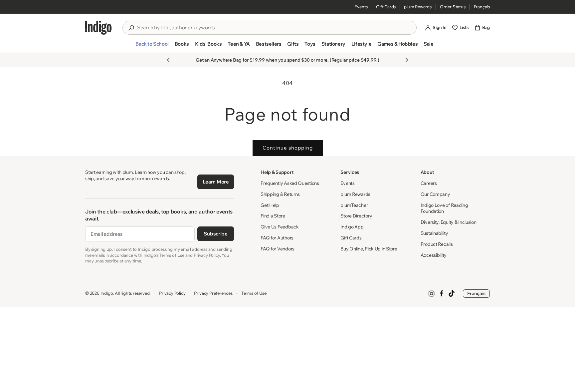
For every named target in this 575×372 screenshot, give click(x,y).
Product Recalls (437, 244)
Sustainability (434, 233)
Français (482, 6)
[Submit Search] (131, 28)
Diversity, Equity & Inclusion (449, 222)
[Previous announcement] (168, 60)
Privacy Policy (172, 293)
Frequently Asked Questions (290, 183)
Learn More (216, 182)
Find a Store (273, 216)
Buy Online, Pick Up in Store (368, 249)
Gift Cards (386, 6)
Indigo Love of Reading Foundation (444, 208)
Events (361, 6)
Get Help (270, 205)
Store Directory (356, 216)
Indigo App (351, 227)
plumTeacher (354, 205)
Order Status (453, 6)
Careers (429, 183)
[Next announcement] (406, 60)
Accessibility (434, 255)
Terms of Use (254, 293)
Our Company (435, 194)
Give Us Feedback (280, 227)
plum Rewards (418, 6)
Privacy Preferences (213, 293)
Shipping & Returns (280, 194)
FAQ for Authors (277, 238)
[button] (151, 47)
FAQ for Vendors (277, 249)
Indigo (106, 293)
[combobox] (274, 27)
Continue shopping (288, 148)
